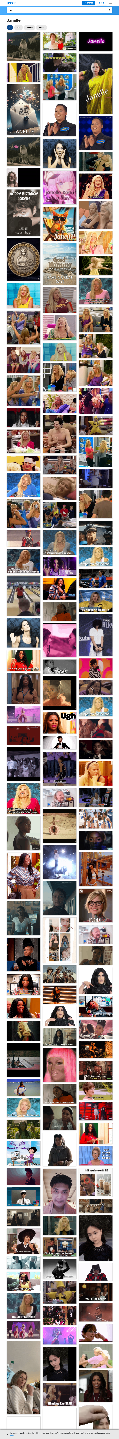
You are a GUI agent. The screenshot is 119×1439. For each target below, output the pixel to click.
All (10, 27)
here (12, 1436)
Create (90, 3)
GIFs (18, 27)
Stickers (29, 27)
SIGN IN (102, 3)
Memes (42, 27)
